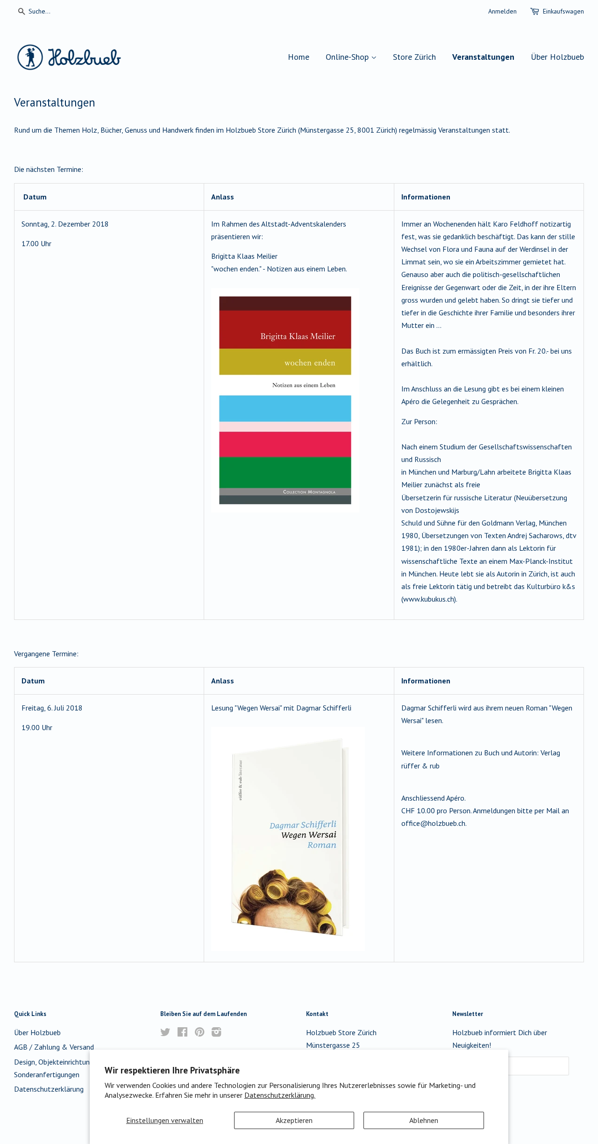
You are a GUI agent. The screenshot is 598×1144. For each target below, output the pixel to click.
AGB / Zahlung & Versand (54, 1047)
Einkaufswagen (563, 11)
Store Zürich (414, 56)
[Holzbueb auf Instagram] (216, 1033)
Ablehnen (423, 1120)
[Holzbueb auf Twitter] (165, 1033)
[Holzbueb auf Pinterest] (199, 1033)
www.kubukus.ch (428, 599)
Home (298, 56)
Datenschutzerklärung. (279, 1095)
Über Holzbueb (557, 56)
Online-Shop (348, 56)
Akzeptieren (294, 1120)
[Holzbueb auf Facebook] (182, 1033)
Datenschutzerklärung (49, 1089)
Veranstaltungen (483, 56)
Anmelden (502, 11)
